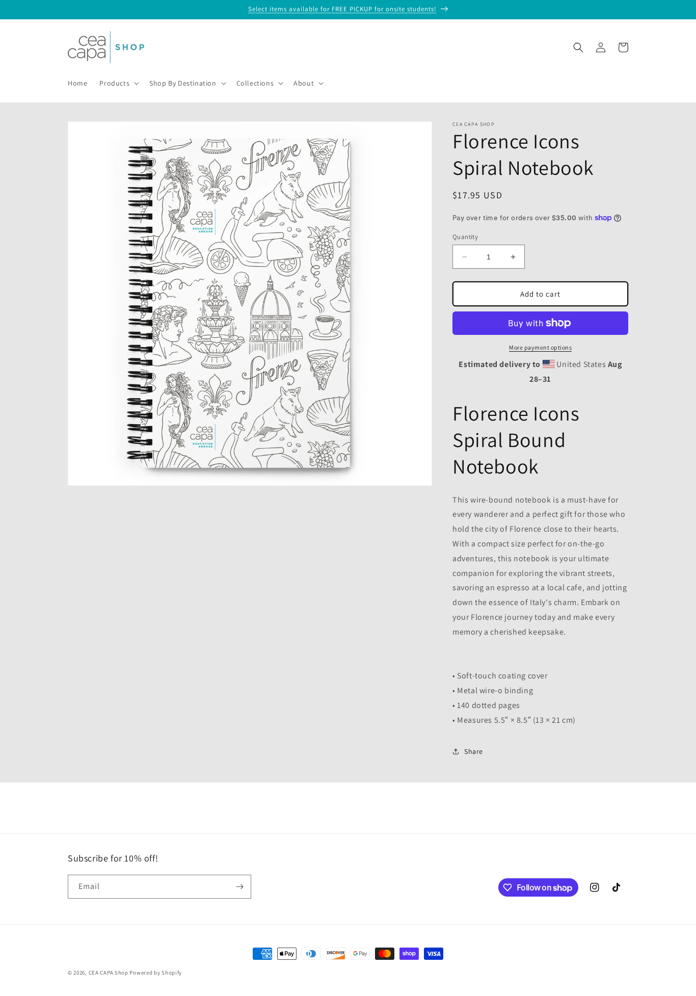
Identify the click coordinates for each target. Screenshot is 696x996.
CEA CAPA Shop (108, 972)
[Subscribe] (239, 887)
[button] (118, 83)
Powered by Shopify (155, 972)
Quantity (465, 236)
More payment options (540, 347)
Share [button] (473, 751)
